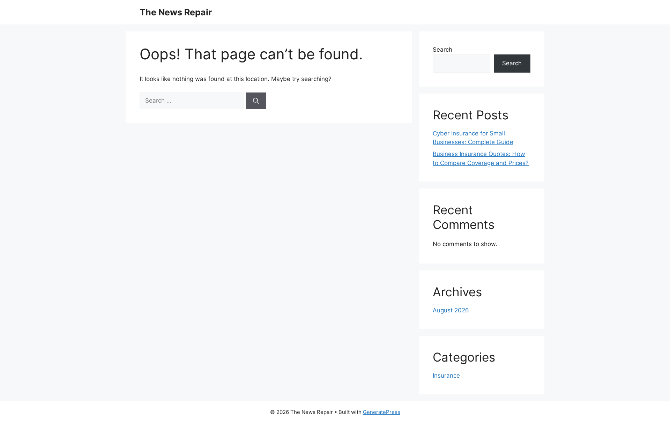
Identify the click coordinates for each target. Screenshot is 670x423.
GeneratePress (381, 412)
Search (442, 49)
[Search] (256, 100)
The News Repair (176, 12)
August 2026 (451, 310)
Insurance (446, 375)
